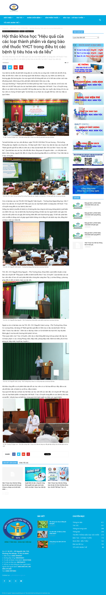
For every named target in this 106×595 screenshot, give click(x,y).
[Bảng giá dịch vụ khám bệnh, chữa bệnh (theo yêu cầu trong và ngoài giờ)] (78, 205)
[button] (101, 20)
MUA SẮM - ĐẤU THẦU (80, 541)
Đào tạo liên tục (78, 544)
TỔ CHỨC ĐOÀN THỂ (11, 23)
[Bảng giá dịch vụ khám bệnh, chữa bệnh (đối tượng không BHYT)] (78, 215)
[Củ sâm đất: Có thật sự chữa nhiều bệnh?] (42, 534)
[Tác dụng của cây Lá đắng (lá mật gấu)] (42, 524)
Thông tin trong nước (80, 529)
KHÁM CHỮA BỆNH (33, 18)
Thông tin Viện (29, 31)
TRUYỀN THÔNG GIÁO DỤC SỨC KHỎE (86, 535)
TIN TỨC (19, 18)
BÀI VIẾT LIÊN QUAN (10, 463)
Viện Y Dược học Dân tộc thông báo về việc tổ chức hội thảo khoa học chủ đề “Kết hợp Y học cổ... (58, 485)
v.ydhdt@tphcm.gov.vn (17, 575)
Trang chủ (5, 28)
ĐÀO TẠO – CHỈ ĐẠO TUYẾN (73, 18)
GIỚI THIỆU (8, 18)
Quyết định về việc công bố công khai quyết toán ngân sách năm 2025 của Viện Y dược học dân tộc (35, 485)
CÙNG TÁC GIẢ (23, 463)
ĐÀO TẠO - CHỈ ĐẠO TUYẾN (82, 538)
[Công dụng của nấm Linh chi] (42, 544)
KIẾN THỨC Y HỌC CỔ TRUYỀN (19, 28)
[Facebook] (4, 581)
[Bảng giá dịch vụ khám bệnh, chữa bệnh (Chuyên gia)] (78, 225)
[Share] (15, 581)
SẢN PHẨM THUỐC (51, 18)
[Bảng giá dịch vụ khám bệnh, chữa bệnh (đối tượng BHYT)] (78, 235)
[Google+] (10, 581)
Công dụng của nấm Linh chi (57, 541)
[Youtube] (21, 581)
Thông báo (76, 532)
